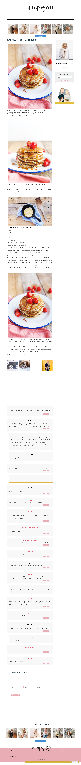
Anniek (30, 613)
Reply (46, 414)
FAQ (11, 753)
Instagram (15, 354)
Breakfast (13, 41)
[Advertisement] (30, 386)
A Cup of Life (40, 8)
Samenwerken (13, 756)
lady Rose (30, 552)
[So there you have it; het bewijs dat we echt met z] (68, 29)
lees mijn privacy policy (66, 761)
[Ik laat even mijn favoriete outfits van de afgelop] (46, 29)
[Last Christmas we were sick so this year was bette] (35, 29)
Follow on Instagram (41, 36)
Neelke (30, 574)
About (11, 750)
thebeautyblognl (30, 647)
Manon (30, 408)
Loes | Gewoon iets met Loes (30, 527)
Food (25, 41)
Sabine (30, 599)
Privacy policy (13, 755)
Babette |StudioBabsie (30, 540)
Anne (30, 466)
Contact (12, 751)
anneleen (30, 659)
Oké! (75, 761)
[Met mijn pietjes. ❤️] (57, 29)
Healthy (30, 41)
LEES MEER (65, 67)
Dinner (20, 41)
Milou (30, 511)
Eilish (30, 500)
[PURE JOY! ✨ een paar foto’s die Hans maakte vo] (13, 29)
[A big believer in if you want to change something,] (24, 29)
